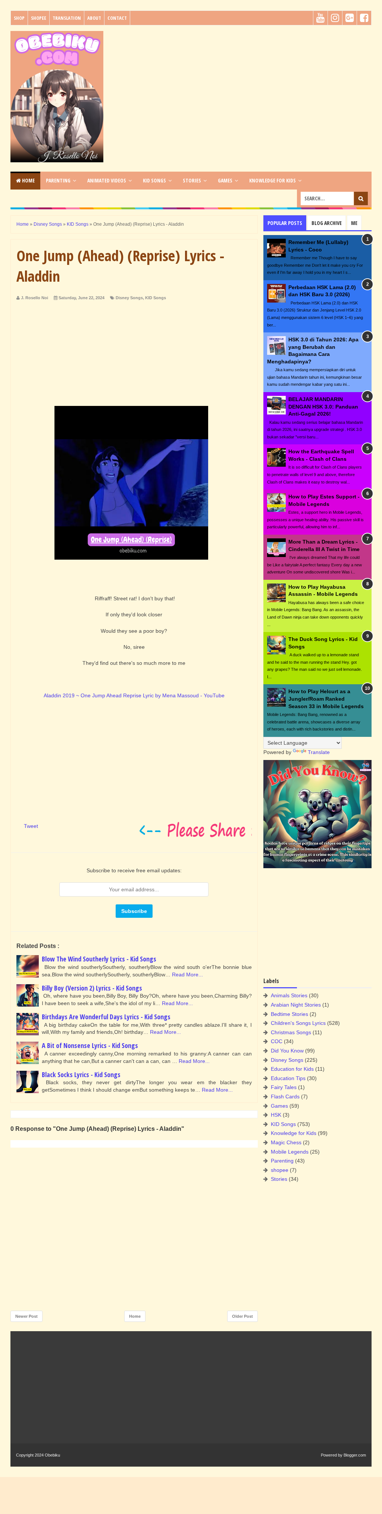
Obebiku (52, 1455)
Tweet (31, 826)
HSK (276, 1115)
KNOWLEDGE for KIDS (272, 180)
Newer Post (26, 1316)
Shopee (38, 18)
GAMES (225, 180)
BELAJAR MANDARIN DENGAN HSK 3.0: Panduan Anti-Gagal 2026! (323, 406)
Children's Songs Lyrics (298, 1023)
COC (276, 1041)
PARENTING (58, 180)
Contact (117, 18)
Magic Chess (286, 1142)
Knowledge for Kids (293, 1133)
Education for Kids (292, 1069)
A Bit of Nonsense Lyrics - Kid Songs (90, 1045)
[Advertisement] (240, 83)
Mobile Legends (290, 1152)
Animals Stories (289, 995)
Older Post (242, 1316)
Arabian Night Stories (296, 1005)
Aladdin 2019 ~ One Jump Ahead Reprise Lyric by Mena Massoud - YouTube (134, 695)
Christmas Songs (291, 1032)
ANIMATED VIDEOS (106, 180)
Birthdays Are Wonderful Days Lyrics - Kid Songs (106, 1016)
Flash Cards (285, 1096)
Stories (279, 1179)
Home (28, 180)
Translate (319, 752)
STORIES (192, 180)
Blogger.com (355, 1455)
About (94, 18)
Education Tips (288, 1078)
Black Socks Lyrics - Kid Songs (81, 1074)
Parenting (282, 1161)
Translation (67, 18)
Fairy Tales (284, 1087)
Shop (19, 18)
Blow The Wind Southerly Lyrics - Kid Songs (99, 958)
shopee (279, 1170)
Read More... (187, 974)
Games (279, 1106)
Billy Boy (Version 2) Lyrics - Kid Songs (92, 987)
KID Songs (155, 297)
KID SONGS (154, 180)
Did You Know (287, 1051)
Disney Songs (129, 297)
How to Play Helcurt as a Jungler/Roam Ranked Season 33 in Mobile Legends (326, 698)
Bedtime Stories (289, 1014)
